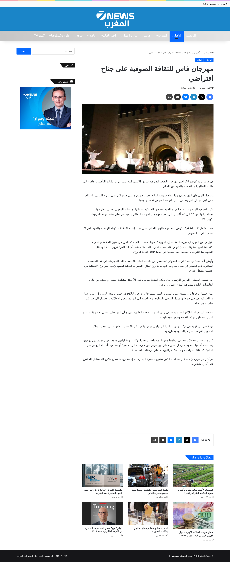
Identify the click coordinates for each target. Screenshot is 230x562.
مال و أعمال (130, 35)
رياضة (92, 35)
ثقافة (80, 35)
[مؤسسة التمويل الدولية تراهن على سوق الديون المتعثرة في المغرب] (102, 475)
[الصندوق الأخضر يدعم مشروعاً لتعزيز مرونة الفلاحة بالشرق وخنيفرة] (193, 475)
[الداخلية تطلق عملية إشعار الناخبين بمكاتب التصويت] (148, 513)
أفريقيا (147, 35)
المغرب (162, 35)
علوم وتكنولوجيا (60, 35)
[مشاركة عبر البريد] (177, 97)
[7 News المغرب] (115, 19)
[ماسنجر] (185, 97)
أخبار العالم (109, 35)
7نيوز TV (39, 35)
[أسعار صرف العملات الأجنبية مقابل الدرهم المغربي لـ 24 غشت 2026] (193, 515)
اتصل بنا (39, 556)
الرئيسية (191, 35)
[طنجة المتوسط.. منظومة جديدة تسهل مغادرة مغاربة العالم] (148, 475)
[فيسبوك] (209, 97)
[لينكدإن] (193, 97)
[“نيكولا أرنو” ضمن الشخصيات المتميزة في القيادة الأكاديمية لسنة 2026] (102, 513)
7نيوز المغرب (205, 88)
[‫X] (201, 97)
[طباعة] (169, 97)
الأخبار (177, 35)
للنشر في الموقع (25, 556)
